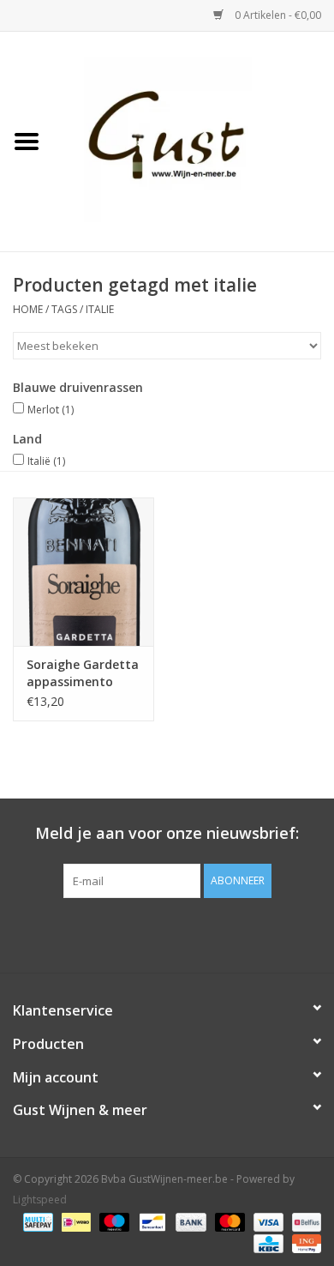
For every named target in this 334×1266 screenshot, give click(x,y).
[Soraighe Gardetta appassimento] (83, 571)
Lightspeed (40, 1199)
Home (28, 309)
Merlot (50, 409)
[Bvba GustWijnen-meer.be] (193, 140)
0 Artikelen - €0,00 (276, 15)
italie (100, 309)
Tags (64, 309)
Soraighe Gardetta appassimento (83, 673)
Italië (46, 461)
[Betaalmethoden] (36, 1221)
